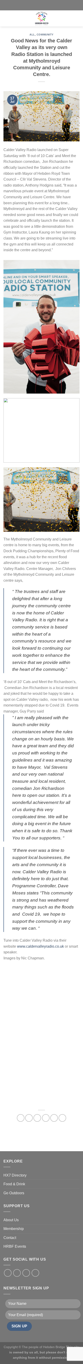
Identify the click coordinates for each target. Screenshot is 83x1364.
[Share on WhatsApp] (20, 1118)
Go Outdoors (13, 1193)
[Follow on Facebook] (8, 1273)
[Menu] (16, 18)
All (32, 34)
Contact (9, 1238)
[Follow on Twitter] (26, 1273)
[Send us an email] (35, 1273)
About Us (11, 1220)
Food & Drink (14, 1184)
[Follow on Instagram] (17, 1273)
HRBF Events (14, 1246)
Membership (13, 1229)
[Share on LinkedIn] (62, 1118)
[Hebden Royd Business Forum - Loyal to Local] (41, 18)
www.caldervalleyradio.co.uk (40, 946)
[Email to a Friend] (46, 1118)
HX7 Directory (15, 1175)
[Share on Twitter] (37, 1118)
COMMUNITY (45, 34)
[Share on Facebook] (29, 1118)
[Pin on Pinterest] (54, 1118)
